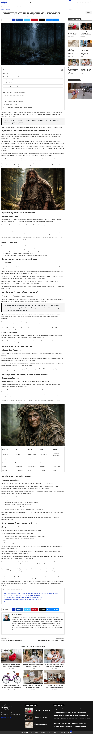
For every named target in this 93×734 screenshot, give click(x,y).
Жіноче (52, 2)
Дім (24, 2)
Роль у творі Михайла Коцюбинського (15, 95)
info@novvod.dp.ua (6, 717)
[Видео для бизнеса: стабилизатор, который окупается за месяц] (86, 26)
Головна (3, 6)
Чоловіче (59, 2)
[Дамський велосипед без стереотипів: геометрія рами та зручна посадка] (11, 677)
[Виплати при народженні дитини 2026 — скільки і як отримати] (54, 656)
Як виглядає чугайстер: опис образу (15, 86)
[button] (69, 91)
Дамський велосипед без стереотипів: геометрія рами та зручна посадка (11, 687)
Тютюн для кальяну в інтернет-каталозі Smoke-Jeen (18, 602)
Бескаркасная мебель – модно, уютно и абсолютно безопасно (73, 34)
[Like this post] (14, 20)
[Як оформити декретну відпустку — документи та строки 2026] (33, 656)
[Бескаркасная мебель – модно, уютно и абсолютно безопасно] (11, 656)
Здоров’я (36, 2)
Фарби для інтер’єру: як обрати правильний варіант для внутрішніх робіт (23, 597)
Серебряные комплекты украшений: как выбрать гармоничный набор (73, 51)
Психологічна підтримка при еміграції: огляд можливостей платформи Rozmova (86, 51)
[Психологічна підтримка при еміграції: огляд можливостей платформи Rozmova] (86, 43)
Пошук (70, 9)
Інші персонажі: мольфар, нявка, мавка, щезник (18, 107)
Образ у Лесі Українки (11, 104)
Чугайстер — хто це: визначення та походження (18, 73)
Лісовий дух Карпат (11, 80)
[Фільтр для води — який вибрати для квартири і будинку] (33, 677)
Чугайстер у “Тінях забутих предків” (15, 92)
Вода (30, 2)
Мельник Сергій (8, 16)
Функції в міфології (10, 82)
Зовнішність (9, 89)
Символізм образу (10, 98)
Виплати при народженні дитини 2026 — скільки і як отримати (86, 70)
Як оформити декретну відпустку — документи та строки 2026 (73, 70)
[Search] (91, 2)
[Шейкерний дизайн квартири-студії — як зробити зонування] (54, 677)
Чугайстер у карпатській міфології (14, 77)
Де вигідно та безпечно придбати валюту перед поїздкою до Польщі (22, 599)
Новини (67, 2)
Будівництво (16, 2)
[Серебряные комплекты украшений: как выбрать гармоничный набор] (73, 43)
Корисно (44, 2)
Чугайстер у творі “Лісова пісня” (14, 101)
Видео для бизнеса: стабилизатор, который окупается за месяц (86, 34)
